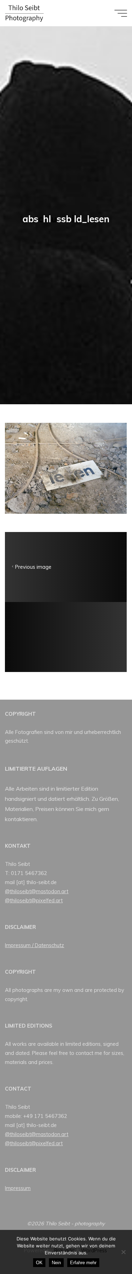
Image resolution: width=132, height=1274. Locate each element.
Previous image (33, 567)
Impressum (18, 1188)
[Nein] (123, 1251)
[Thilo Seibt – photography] (24, 13)
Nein (56, 1262)
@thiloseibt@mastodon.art (36, 891)
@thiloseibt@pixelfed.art (34, 900)
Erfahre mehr (83, 1262)
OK (39, 1262)
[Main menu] (120, 13)
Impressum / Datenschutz (34, 945)
